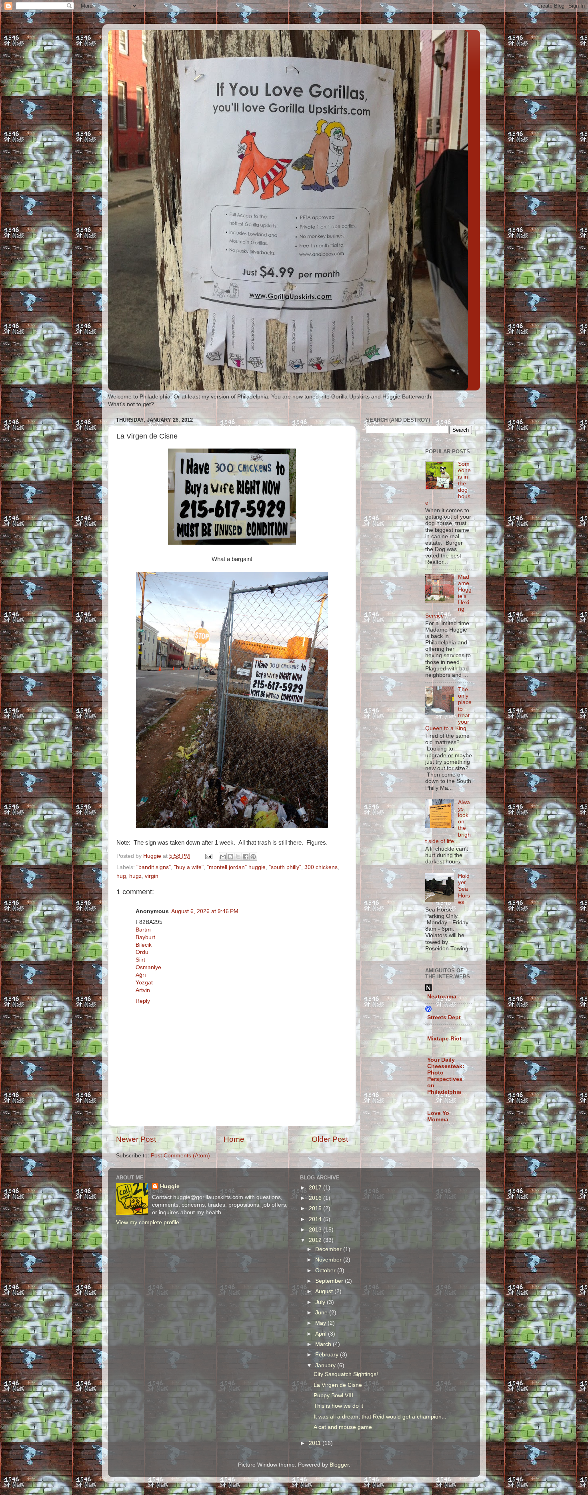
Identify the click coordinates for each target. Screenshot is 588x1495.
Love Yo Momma (438, 1116)
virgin (151, 876)
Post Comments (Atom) (180, 1156)
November (329, 1260)
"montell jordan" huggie (236, 867)
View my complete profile (147, 1222)
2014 (316, 1219)
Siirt (140, 960)
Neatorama (441, 997)
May (321, 1323)
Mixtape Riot (444, 1039)
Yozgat (144, 983)
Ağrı (141, 975)
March (324, 1344)
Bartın (143, 930)
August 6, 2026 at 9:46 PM (204, 911)
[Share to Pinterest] (253, 857)
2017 (316, 1188)
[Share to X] (238, 857)
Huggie (170, 1186)
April (321, 1334)
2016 (316, 1198)
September (330, 1281)
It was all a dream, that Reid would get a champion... (380, 1417)
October (326, 1271)
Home (234, 1139)
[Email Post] (208, 856)
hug (121, 876)
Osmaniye (148, 967)
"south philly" (285, 867)
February (327, 1355)
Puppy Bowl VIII (333, 1395)
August (324, 1291)
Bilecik (144, 945)
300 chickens (321, 867)
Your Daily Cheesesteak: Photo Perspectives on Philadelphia (445, 1076)
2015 (316, 1208)
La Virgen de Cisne (338, 1385)
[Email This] (223, 857)
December (329, 1249)
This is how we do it (338, 1406)
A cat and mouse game (343, 1427)
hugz (135, 876)
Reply (143, 1001)
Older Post (330, 1139)
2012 (316, 1240)
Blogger (339, 1465)
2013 (316, 1230)
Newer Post (136, 1139)
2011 (315, 1443)
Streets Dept (444, 1017)
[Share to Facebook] (246, 857)
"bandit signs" (153, 867)
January (326, 1365)
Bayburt (145, 937)
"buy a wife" (189, 867)
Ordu (142, 952)
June (322, 1313)
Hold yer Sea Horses (464, 889)
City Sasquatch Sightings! (346, 1374)
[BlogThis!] (230, 857)
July (321, 1302)
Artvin (143, 990)
